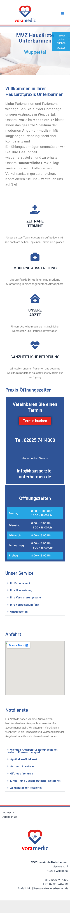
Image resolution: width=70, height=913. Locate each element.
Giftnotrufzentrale (21, 773)
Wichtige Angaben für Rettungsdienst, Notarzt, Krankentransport (33, 751)
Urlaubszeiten (19, 611)
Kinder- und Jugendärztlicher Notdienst (35, 780)
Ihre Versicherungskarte (25, 597)
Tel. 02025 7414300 (35, 440)
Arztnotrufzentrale (22, 766)
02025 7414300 (58, 879)
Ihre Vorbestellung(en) (24, 604)
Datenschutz (9, 816)
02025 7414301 (58, 884)
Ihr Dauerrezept (20, 583)
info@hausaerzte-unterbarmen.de (47, 888)
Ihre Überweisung (21, 590)
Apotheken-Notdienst (23, 759)
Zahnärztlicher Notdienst (26, 787)
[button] (35, 583)
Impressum (8, 812)
